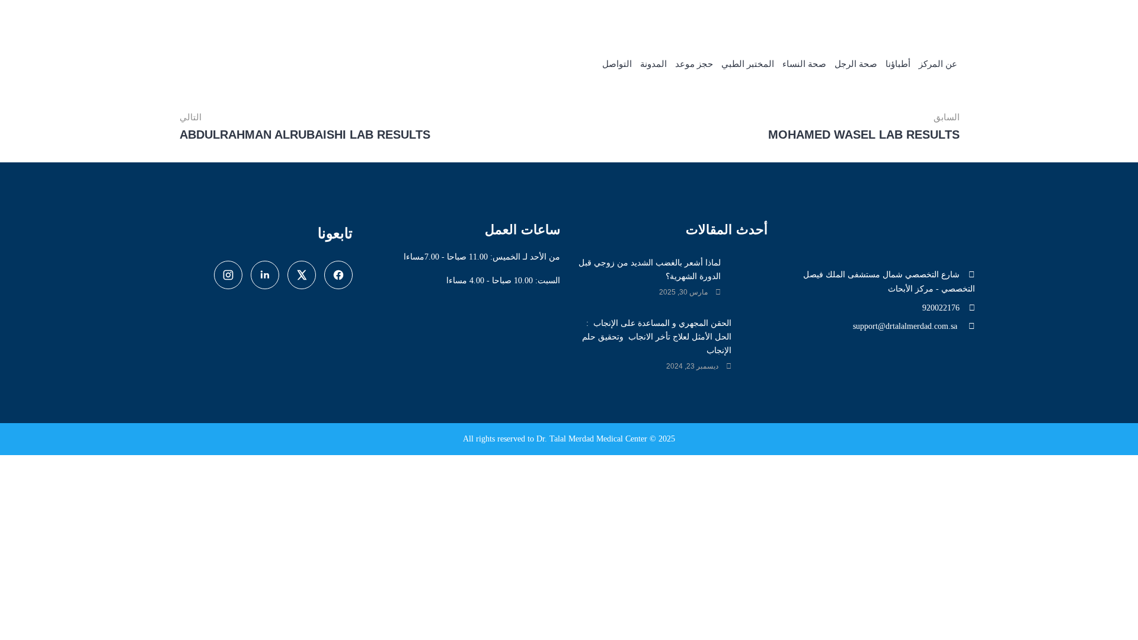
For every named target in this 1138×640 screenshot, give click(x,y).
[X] (301, 275)
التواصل (617, 64)
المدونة (653, 64)
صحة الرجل (856, 64)
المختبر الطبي (747, 64)
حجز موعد (694, 64)
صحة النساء (804, 64)
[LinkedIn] (265, 275)
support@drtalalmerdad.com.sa (906, 326)
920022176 (830, 18)
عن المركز (938, 64)
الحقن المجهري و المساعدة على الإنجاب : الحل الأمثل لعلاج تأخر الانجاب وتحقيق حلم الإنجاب (656, 337)
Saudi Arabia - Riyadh (728, 18)
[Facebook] (338, 275)
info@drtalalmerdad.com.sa (924, 18)
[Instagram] (228, 275)
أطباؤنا (898, 64)
